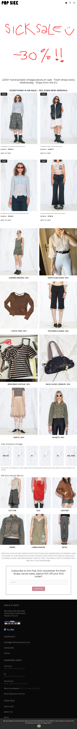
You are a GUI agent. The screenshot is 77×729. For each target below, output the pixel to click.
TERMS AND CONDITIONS (14, 613)
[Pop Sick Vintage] (10, 3)
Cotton (12, 511)
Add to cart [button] (6, 153)
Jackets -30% (58, 437)
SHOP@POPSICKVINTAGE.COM (17, 642)
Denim (12, 547)
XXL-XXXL (71, 456)
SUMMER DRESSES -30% (19, 278)
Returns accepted (11, 688)
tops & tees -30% (19, 331)
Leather (65, 511)
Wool (64, 547)
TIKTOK (7, 653)
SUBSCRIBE (38, 589)
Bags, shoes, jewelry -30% (58, 384)
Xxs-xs (6, 456)
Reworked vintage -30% (19, 384)
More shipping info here (14, 694)
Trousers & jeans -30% (58, 331)
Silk (38, 511)
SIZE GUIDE (9, 707)
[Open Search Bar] (70, 3)
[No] (74, 724)
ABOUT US (8, 712)
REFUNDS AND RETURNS (14, 611)
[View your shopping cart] (66, 3)
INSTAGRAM (9, 648)
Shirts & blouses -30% (58, 278)
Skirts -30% (19, 437)
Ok (39, 726)
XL (58, 456)
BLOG (6, 717)
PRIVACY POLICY (11, 616)
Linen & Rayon (38, 547)
